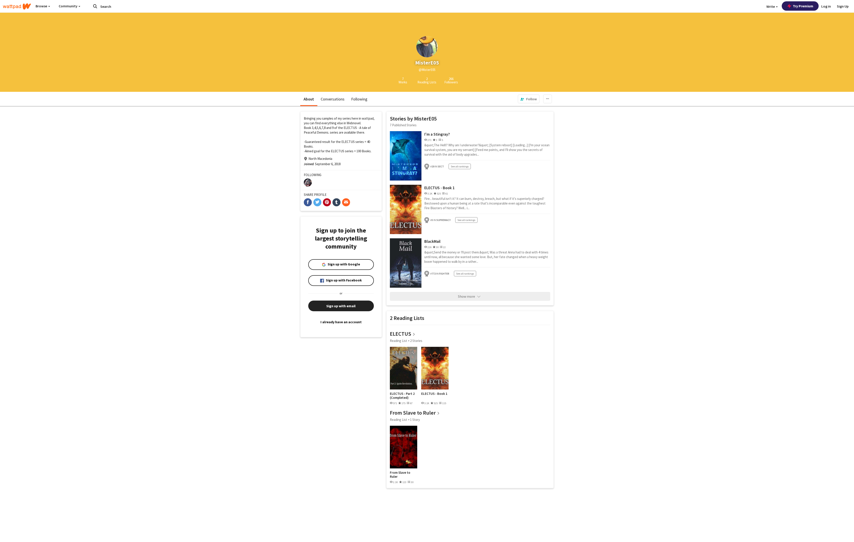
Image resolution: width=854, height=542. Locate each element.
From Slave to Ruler (413, 412)
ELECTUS (400, 333)
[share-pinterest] (327, 202)
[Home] (17, 6)
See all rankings (460, 166)
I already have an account (341, 322)
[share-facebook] (308, 202)
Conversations (332, 99)
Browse (42, 6)
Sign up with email (341, 306)
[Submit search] (95, 6)
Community (68, 6)
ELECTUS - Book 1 (439, 187)
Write (770, 6)
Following (359, 99)
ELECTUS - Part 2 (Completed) (402, 395)
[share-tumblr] (336, 202)
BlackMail (432, 241)
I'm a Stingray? (437, 134)
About (309, 99)
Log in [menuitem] (826, 6)
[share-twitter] (317, 202)
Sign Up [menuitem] (843, 6)
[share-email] (346, 202)
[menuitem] (529, 98)
